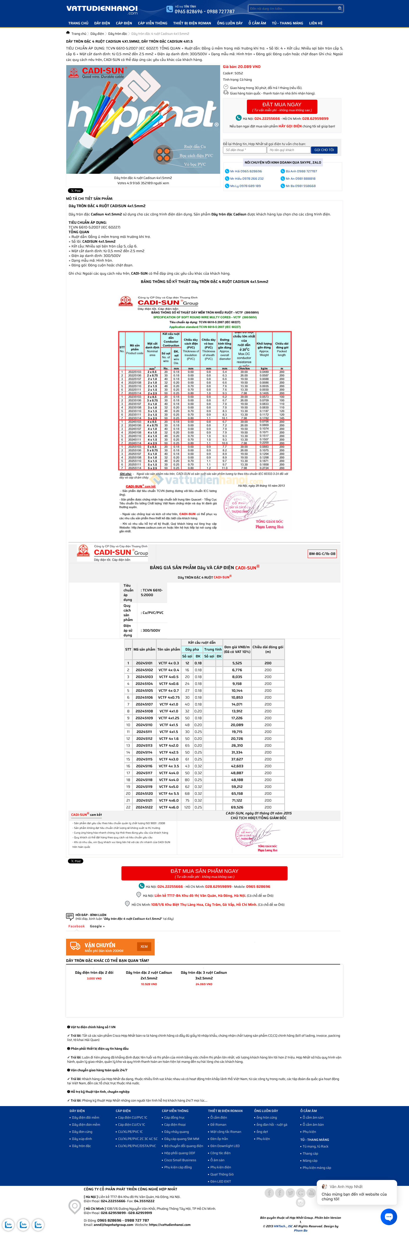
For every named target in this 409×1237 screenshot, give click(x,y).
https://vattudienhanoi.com (170, 1224)
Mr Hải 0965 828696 (246, 171)
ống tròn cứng (267, 1117)
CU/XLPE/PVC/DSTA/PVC (137, 1145)
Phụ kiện (263, 1138)
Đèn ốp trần (219, 1138)
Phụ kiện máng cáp (317, 1167)
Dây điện (102, 23)
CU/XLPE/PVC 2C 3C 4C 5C (138, 1138)
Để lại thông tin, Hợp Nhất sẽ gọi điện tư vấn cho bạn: (264, 144)
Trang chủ (78, 23)
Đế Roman (218, 1124)
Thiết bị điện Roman (192, 23)
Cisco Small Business (180, 1160)
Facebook (76, 926)
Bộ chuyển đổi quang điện (183, 1145)
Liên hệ (316, 23)
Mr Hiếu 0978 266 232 (247, 178)
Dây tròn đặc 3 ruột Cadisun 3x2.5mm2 (204, 975)
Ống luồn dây (230, 23)
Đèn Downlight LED (225, 1145)
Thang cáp (310, 1153)
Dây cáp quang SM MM (181, 1138)
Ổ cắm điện (218, 1117)
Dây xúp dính (82, 1138)
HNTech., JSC (283, 1226)
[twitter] (290, 1193)
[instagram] (300, 1202)
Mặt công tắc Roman (225, 1131)
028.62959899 (315, 118)
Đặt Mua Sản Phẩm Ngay (205, 873)
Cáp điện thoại (175, 1124)
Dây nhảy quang (176, 1131)
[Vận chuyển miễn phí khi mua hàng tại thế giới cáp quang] (110, 954)
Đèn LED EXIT (220, 1181)
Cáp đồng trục (174, 1117)
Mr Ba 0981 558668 (301, 185)
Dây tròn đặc (81, 1145)
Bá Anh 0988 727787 (301, 171)
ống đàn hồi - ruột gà (272, 1124)
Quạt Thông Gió (222, 1174)
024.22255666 (267, 118)
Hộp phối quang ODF (179, 1153)
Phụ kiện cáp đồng (178, 1167)
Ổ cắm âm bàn (313, 1124)
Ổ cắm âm (257, 23)
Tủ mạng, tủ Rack (316, 1146)
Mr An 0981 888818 (301, 178)
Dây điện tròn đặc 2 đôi (94, 972)
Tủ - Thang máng (287, 23)
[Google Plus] (300, 1193)
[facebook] (280, 1193)
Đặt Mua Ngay (282, 107)
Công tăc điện (220, 1153)
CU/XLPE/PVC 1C (130, 1131)
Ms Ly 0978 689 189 (245, 185)
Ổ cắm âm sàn (313, 1117)
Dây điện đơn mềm (86, 1124)
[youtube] (311, 1193)
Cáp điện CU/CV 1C (131, 1124)
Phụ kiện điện (220, 1167)
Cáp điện (124, 23)
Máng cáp (310, 1160)
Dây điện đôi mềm (85, 1117)
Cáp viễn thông (152, 23)
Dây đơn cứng (82, 1131)
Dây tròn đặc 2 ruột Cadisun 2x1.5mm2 (149, 975)
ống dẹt (262, 1131)
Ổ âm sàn (217, 1160)
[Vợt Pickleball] (269, 1193)
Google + (97, 926)
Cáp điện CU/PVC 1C (132, 1117)
